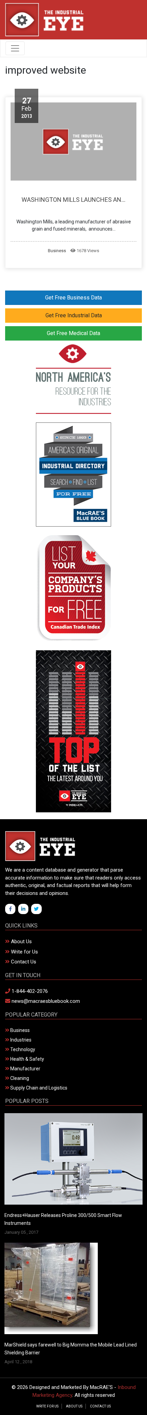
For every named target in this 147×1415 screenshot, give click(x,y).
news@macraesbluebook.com (45, 1001)
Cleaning (19, 1078)
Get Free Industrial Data (73, 315)
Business (57, 250)
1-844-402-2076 (29, 991)
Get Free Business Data (73, 297)
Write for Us (24, 952)
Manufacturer (24, 1068)
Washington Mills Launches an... (73, 199)
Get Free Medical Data (73, 333)
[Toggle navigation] (15, 48)
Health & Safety (26, 1059)
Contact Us (23, 962)
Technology (22, 1049)
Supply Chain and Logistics (38, 1088)
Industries (20, 1040)
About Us (21, 941)
